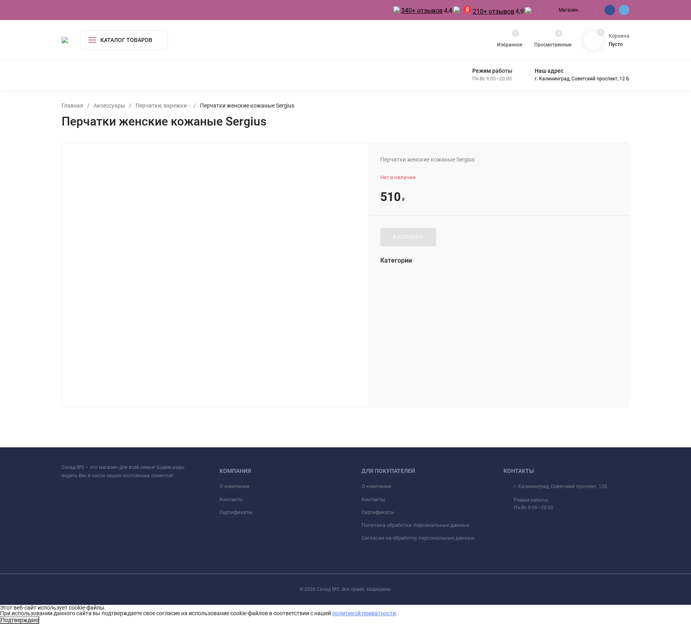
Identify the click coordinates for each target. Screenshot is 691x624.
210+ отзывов (493, 11)
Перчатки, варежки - (163, 105)
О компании (235, 486)
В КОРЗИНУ (408, 237)
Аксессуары (109, 105)
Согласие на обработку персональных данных (417, 538)
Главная (72, 105)
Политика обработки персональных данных (415, 525)
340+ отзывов (422, 10)
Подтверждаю (19, 620)
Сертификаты (236, 512)
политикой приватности (364, 613)
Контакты (231, 499)
